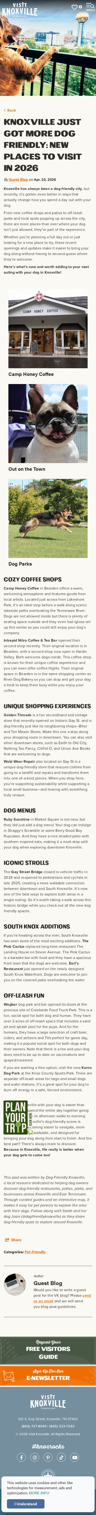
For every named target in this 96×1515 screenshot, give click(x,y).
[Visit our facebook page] (21, 1457)
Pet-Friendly (35, 1251)
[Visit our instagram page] (34, 1457)
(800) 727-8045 (34, 1426)
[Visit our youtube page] (74, 1457)
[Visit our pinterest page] (48, 1457)
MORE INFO (39, 1492)
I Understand (25, 1503)
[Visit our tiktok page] (61, 1457)
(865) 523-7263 (61, 1426)
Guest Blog (18, 179)
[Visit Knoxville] (31, 7)
